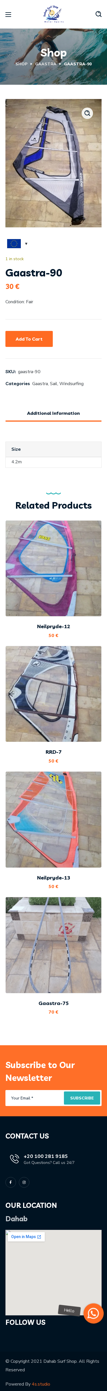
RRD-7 (54, 752)
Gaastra (45, 64)
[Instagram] (24, 1182)
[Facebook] (10, 1182)
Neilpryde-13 (53, 877)
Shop (21, 64)
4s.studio (41, 1384)
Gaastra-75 (54, 1003)
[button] (99, 14)
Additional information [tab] (53, 413)
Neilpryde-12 (53, 626)
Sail (53, 384)
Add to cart (29, 339)
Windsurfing (71, 384)
